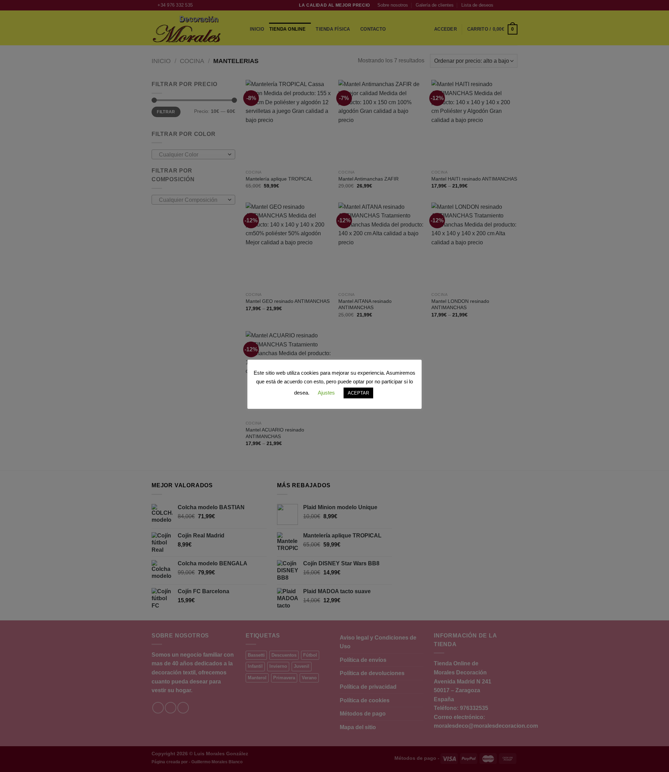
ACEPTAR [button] (358, 393)
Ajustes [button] (326, 393)
